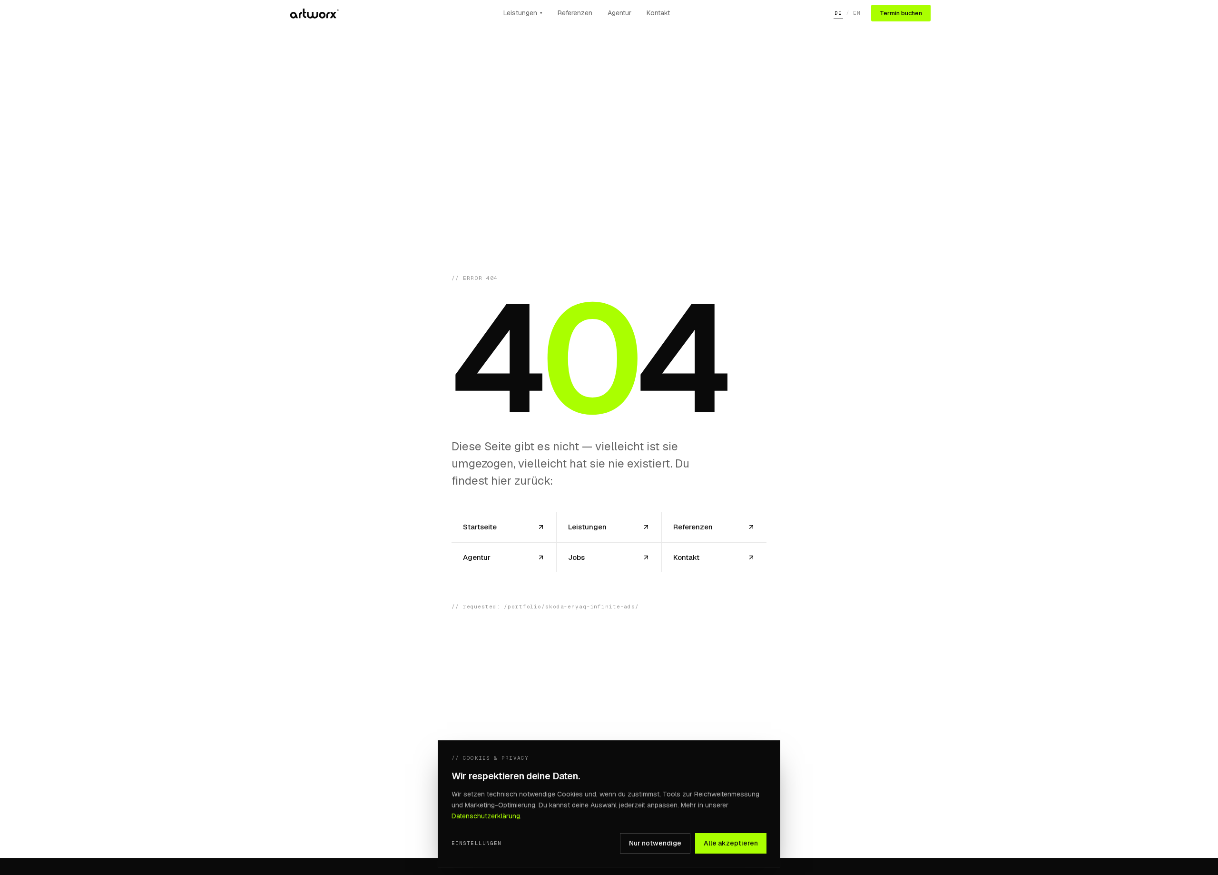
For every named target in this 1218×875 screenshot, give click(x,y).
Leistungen (522, 13)
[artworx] (313, 13)
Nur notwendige (655, 843)
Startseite (480, 526)
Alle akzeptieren (731, 843)
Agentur (619, 13)
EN (857, 13)
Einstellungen (476, 843)
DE (838, 13)
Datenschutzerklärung (486, 816)
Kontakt (658, 13)
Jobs (576, 557)
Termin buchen (901, 13)
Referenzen (575, 13)
